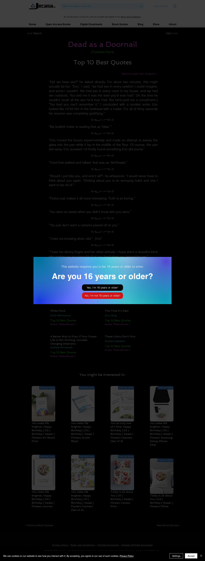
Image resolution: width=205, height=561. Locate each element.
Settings (176, 555)
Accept (191, 555)
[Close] (201, 555)
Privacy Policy (127, 555)
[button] (102, 287)
